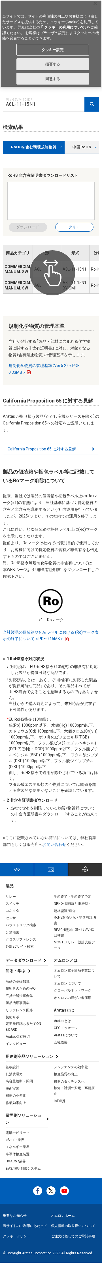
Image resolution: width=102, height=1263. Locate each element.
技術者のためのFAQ (21, 988)
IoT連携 (59, 1101)
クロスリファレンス (21, 939)
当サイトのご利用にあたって (25, 1226)
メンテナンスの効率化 (71, 1067)
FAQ (17, 870)
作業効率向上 (16, 1103)
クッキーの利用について (64, 27)
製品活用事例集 (17, 1003)
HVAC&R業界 (16, 1161)
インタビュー (16, 1044)
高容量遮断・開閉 (19, 1081)
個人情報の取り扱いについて (73, 1226)
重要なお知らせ (15, 1216)
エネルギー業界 (17, 1147)
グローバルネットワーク (72, 990)
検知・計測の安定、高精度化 (74, 1091)
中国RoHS (82, 147)
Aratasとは (62, 1021)
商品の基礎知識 (17, 981)
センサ (11, 918)
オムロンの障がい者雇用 (72, 998)
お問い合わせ (54, 844)
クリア (74, 227)
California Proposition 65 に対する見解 (42, 449)
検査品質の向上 (66, 1074)
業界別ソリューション (23, 1118)
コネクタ (12, 911)
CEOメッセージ (66, 1028)
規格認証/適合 (65, 911)
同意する (52, 79)
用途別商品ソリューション (29, 1056)
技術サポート (16, 1017)
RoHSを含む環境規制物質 (34, 147)
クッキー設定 (53, 50)
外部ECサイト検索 (20, 946)
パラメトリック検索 (21, 925)
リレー (11, 897)
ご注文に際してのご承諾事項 (73, 1236)
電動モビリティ (17, 1133)
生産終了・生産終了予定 (72, 897)
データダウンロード (23, 960)
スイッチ (12, 904)
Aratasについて (66, 1035)
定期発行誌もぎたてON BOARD (23, 1026)
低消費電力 (14, 1074)
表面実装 (12, 1089)
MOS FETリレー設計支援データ (74, 945)
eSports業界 (15, 1140)
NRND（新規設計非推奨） (72, 904)
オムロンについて (67, 983)
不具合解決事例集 (19, 996)
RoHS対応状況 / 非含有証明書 (75, 920)
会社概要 (60, 1042)
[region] (51, 43)
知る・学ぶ (16, 970)
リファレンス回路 (19, 1010)
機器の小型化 (16, 1096)
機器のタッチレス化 (69, 1081)
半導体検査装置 (17, 1154)
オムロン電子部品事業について (74, 973)
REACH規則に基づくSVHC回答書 (74, 932)
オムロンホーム (63, 1216)
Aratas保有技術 (18, 1037)
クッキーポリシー (16, 1236)
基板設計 (12, 1067)
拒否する (52, 64)
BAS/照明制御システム (23, 1169)
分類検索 (12, 932)
